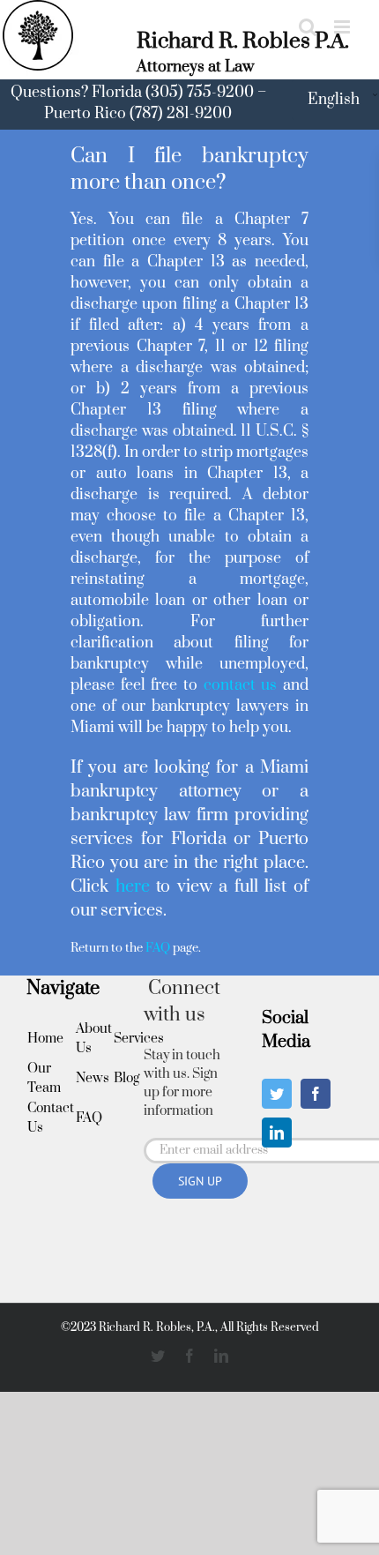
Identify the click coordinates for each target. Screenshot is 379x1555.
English (334, 99)
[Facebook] (316, 1094)
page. (173, 948)
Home (45, 1038)
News (92, 1078)
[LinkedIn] (277, 1133)
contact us (237, 685)
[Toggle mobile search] (307, 27)
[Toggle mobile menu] (343, 27)
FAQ (89, 1118)
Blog (126, 1078)
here (132, 887)
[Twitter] (277, 1094)
